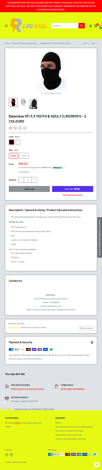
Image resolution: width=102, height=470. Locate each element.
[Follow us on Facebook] (6, 454)
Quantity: (13, 180)
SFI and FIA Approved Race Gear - (25, 43)
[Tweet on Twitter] (20, 128)
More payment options (72, 195)
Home (7, 43)
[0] (95, 25)
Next (93, 43)
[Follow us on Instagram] (11, 454)
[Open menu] (6, 26)
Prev (85, 43)
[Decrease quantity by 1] (21, 179)
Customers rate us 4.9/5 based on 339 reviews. (34, 409)
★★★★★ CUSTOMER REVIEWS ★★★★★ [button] (100, 237)
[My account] (90, 25)
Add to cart (29, 189)
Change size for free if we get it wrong (27, 388)
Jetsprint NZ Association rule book (70, 439)
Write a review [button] (86, 328)
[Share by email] (24, 128)
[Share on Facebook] (10, 128)
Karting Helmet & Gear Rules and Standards (74, 427)
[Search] (81, 25)
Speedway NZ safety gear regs (68, 435)
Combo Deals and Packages (72, 388)
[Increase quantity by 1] (34, 179)
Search (58, 422)
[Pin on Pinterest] (15, 128)
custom (17, 423)
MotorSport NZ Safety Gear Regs (69, 430)
